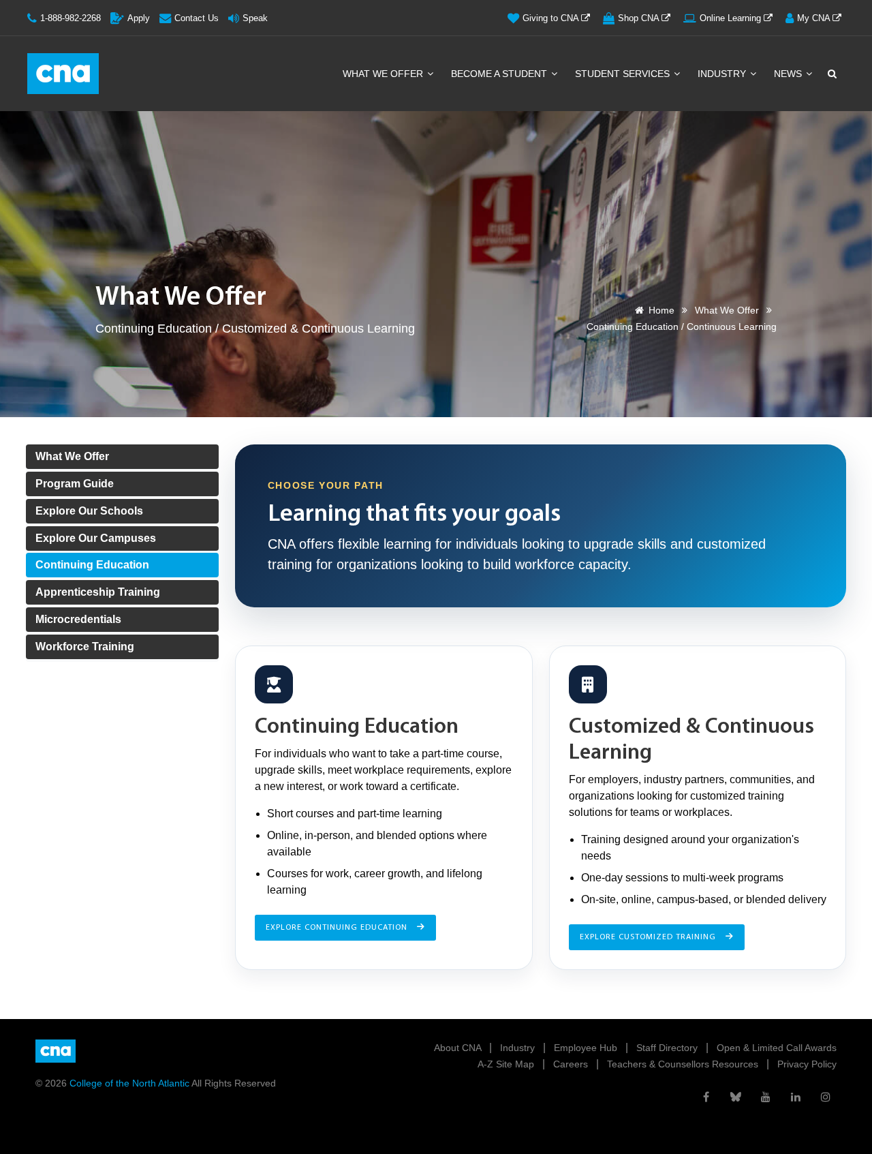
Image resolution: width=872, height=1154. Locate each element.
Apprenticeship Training (97, 592)
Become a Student (500, 73)
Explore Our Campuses (95, 538)
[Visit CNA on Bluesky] (736, 1097)
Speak (255, 18)
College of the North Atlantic (130, 1083)
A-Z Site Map (507, 1064)
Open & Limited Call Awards (777, 1047)
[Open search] (831, 73)
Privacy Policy (807, 1064)
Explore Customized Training (649, 937)
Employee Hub (587, 1047)
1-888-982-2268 (70, 18)
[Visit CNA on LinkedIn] (796, 1097)
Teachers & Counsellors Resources (684, 1064)
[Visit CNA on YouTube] (766, 1097)
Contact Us (196, 18)
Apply (138, 18)
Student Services (623, 73)
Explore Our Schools (89, 511)
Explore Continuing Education (338, 928)
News (789, 73)
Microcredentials (78, 619)
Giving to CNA (552, 18)
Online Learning (732, 18)
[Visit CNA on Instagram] (826, 1097)
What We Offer (384, 73)
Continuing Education (92, 565)
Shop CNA (639, 18)
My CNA (814, 18)
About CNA (459, 1047)
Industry (723, 73)
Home (661, 310)
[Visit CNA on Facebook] (706, 1097)
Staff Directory (668, 1047)
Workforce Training (84, 646)
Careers (572, 1064)
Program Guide (74, 483)
